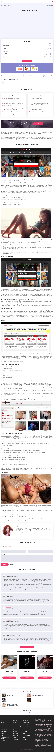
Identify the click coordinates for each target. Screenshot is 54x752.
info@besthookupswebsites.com (41, 723)
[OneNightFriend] (34, 69)
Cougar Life (15, 735)
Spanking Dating (16, 744)
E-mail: (29, 549)
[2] (6, 546)
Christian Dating (26, 720)
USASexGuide (25, 743)
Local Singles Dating (27, 722)
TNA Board (15, 739)
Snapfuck (15, 743)
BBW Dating (25, 724)
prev (25, 683)
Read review (9, 675)
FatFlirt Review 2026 (11, 695)
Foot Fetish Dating (17, 726)
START (38, 123)
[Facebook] (44, 76)
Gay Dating (15, 722)
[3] (8, 546)
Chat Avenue (15, 733)
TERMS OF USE (4, 731)
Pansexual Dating (26, 744)
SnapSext (15, 741)
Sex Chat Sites (3, 735)
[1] (5, 546)
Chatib (24, 733)
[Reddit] (24, 713)
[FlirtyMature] (4, 705)
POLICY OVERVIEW (4, 729)
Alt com (14, 746)
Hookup (24, 728)
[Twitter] (49, 76)
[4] (9, 546)
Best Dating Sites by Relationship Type (9, 79)
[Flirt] (19, 69)
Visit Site (27, 61)
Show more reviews (27, 647)
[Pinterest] (52, 76)
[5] (10, 546)
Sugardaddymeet (26, 735)
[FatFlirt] (4, 695)
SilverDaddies (25, 731)
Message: (3, 554)
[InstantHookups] (29, 700)
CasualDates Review (11, 700)
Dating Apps (25, 729)
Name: (2, 549)
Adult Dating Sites (26, 726)
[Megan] (7, 530)
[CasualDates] (4, 700)
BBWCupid (25, 737)
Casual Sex (4, 82)
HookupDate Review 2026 (37, 695)
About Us (3, 724)
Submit (4, 564)
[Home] (1, 1)
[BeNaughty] (27, 69)
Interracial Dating (16, 724)
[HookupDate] (29, 695)
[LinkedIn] (46, 76)
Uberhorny (25, 739)
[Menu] (52, 1)
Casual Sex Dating (16, 728)
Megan (17, 526)
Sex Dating (15, 731)
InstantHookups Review (37, 700)
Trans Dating (16, 729)
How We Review (4, 728)
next (29, 683)
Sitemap (2, 733)
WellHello (25, 741)
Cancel (11, 564)
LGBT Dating (15, 720)
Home (2, 720)
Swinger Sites (3, 740)
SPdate (14, 737)
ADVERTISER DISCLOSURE (6, 726)
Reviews (2, 722)
